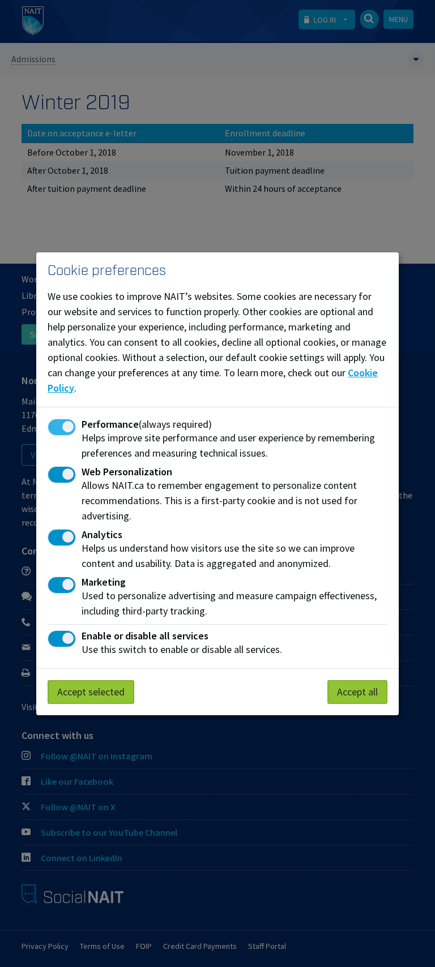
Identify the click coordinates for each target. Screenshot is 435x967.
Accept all (357, 691)
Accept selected (91, 691)
